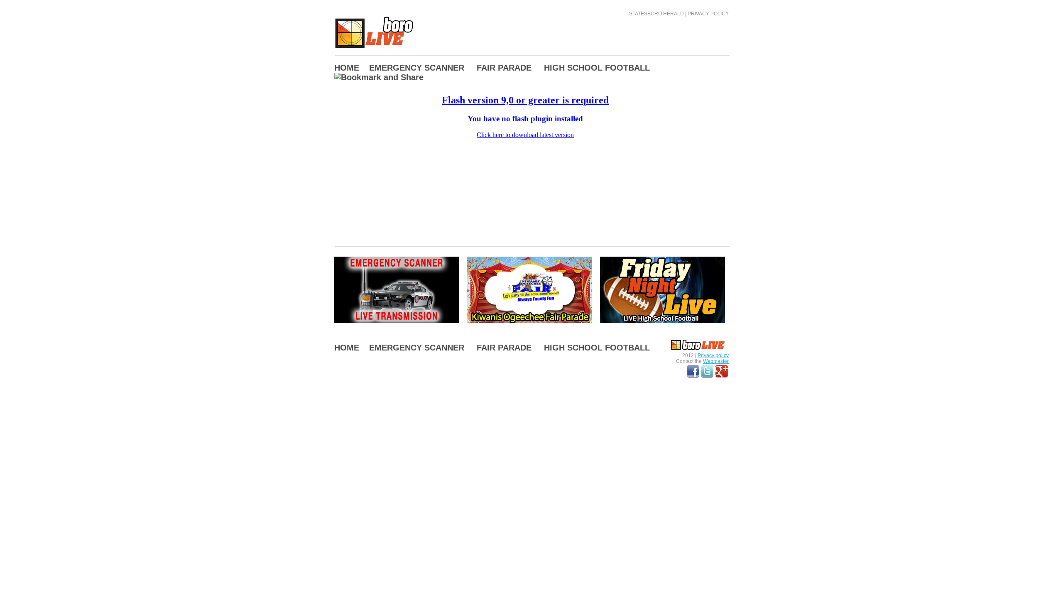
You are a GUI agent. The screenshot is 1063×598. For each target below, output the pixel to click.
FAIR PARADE (504, 67)
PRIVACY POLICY (708, 14)
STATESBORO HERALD (656, 14)
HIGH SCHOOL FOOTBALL (597, 67)
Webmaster (716, 361)
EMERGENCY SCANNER (416, 67)
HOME (346, 67)
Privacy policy (713, 355)
